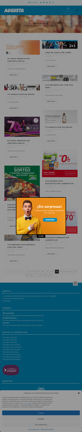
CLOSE (41, 236)
